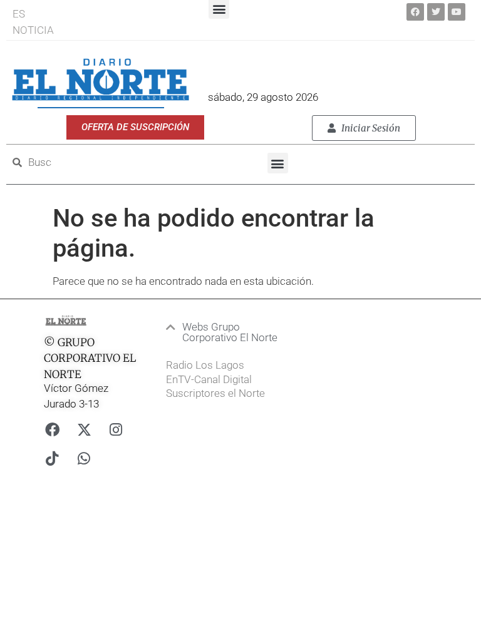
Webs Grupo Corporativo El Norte (229, 332)
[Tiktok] (52, 458)
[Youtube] (456, 12)
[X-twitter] (84, 430)
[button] (277, 163)
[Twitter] (436, 12)
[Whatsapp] (84, 458)
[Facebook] (415, 12)
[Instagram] (115, 430)
